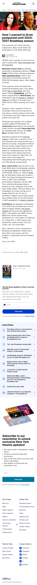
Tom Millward (10, 55)
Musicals (22, 510)
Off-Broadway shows (26, 507)
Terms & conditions (9, 520)
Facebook (25, 548)
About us (5, 503)
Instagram (25, 551)
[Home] (19, 3)
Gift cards (22, 530)
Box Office (6, 558)
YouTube (25, 564)
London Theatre (7, 548)
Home (4, 10)
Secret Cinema (7, 555)
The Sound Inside (10, 170)
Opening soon (24, 517)
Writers (4, 517)
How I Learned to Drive (21, 266)
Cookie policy (7, 532)
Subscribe (18, 311)
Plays (21, 513)
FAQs (4, 507)
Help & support (7, 510)
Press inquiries (7, 513)
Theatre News (11, 10)
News (18, 10)
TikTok (24, 555)
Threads (25, 558)
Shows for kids (24, 523)
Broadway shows (25, 503)
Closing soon (24, 520)
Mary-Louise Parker (15, 91)
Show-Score (6, 551)
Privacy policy (7, 529)
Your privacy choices (6, 524)
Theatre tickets (24, 527)
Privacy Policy (29, 316)
